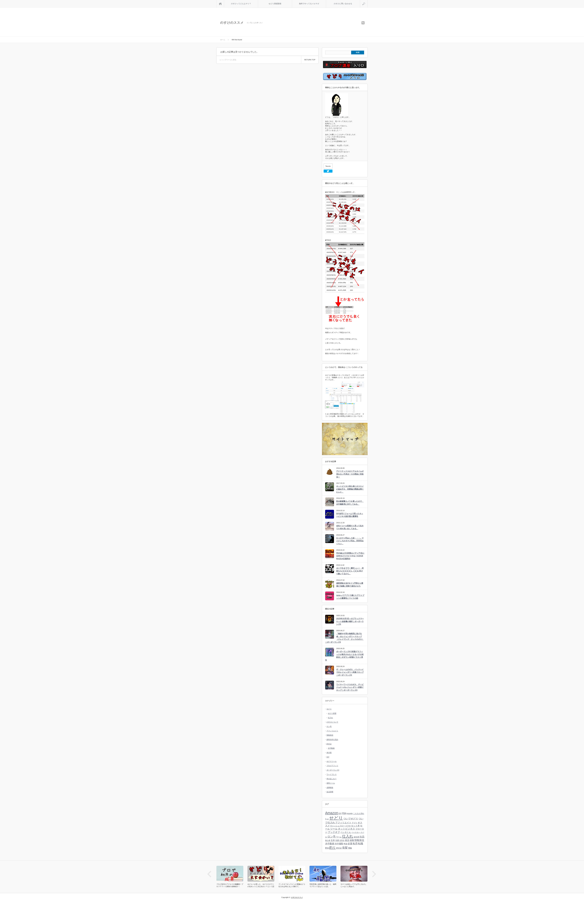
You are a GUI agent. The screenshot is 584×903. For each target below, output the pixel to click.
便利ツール (331, 783)
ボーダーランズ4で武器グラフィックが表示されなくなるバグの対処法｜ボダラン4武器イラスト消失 (344, 655)
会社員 (356, 837)
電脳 (350, 848)
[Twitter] (328, 171)
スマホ (348, 826)
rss (363, 22)
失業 (337, 840)
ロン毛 (329, 726)
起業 (350, 843)
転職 (360, 843)
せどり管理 (332, 713)
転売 (355, 843)
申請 (345, 844)
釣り (332, 847)
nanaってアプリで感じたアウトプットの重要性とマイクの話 (350, 596)
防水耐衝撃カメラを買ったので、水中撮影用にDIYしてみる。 (350, 502)
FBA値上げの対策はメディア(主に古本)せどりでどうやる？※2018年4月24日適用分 (350, 556)
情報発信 (330, 735)
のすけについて (332, 722)
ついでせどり (350, 818)
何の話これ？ (332, 779)
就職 (352, 840)
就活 (347, 840)
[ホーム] (220, 3)
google (350, 813)
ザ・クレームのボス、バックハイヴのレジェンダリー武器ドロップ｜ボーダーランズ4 (350, 672)
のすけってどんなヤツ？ (241, 4)
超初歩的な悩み (332, 739)
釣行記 (329, 744)
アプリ (354, 823)
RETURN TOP (309, 60)
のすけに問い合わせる (343, 4)
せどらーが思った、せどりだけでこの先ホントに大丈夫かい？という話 (229, 885)
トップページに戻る (228, 60)
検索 (367, 1)
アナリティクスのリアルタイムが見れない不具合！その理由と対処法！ (350, 474)
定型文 (341, 840)
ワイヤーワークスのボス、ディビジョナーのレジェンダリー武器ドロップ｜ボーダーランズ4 (350, 687)
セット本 (355, 826)
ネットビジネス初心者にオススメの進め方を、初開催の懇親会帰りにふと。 (350, 489)
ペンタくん (345, 832)
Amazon (331, 813)
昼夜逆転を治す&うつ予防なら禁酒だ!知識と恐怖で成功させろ (349, 584)
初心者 (327, 840)
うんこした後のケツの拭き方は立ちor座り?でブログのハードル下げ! (354, 885)
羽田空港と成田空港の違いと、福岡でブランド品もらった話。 (291, 885)
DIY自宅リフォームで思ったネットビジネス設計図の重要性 (349, 515)
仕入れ (330, 718)
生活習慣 (330, 792)
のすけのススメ (232, 22)
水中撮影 (339, 844)
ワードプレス (332, 774)
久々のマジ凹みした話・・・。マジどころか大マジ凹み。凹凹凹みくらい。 (350, 541)
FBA (344, 813)
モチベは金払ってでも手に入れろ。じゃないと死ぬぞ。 (322, 885)
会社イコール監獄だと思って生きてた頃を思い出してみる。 (350, 527)
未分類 (329, 752)
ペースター (355, 832)
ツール (333, 828)
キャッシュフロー (337, 826)
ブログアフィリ (332, 766)
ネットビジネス (346, 828)
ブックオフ (334, 832)
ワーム (339, 837)
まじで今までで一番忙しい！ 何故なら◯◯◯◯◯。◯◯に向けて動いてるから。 (350, 571)
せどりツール (332, 761)
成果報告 (330, 787)
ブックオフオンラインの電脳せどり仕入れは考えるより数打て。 (260, 885)
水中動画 (331, 748)
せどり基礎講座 (275, 4)
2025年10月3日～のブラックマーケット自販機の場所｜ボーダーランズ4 (350, 621)
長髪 (345, 847)
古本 (333, 840)
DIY (328, 757)
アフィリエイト (332, 731)
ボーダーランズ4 (333, 770)
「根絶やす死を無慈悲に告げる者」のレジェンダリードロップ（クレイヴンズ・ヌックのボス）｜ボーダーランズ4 (344, 638)
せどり (329, 709)
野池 (327, 848)
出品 (362, 836)
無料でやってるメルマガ (309, 4)
